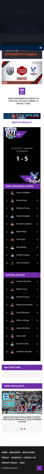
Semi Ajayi (20, 239)
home (4, 452)
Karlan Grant (21, 200)
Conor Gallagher (23, 193)
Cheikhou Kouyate (24, 352)
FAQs (22, 463)
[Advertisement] (22, 22)
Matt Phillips (21, 232)
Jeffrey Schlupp (22, 320)
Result (5, 458)
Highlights (15, 452)
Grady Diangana (23, 216)
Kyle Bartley (21, 247)
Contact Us (30, 458)
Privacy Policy (10, 463)
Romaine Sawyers (24, 224)
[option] (22, 407)
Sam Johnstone (22, 263)
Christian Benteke (23, 281)
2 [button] (24, 429)
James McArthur (23, 328)
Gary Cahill (21, 336)
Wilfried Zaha (21, 289)
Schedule (16, 458)
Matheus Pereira (23, 208)
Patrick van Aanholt (24, 305)
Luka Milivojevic (23, 313)
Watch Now (28, 452)
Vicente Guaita (22, 344)
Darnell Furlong (22, 255)
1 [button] (21, 429)
